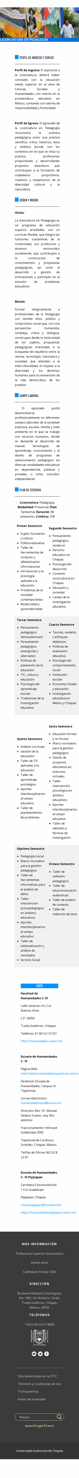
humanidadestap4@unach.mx (41, 1103)
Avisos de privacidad (31, 1399)
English (40, 1426)
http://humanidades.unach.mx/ (42, 1041)
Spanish (29, 1426)
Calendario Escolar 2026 (39, 1272)
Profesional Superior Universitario (39, 1254)
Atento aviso (39, 1263)
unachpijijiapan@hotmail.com (41, 1205)
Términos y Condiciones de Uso (39, 1384)
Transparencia (28, 1391)
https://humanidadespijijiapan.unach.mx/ (49, 1212)
